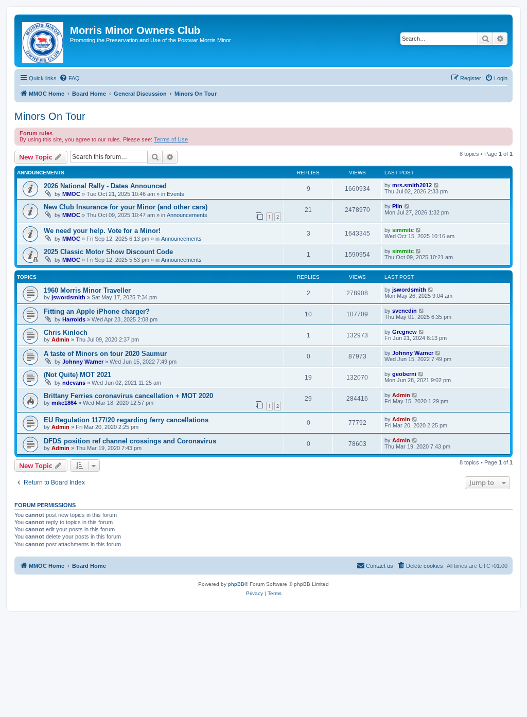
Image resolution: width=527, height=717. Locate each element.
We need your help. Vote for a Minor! (102, 231)
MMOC (71, 194)
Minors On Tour (49, 116)
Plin (397, 206)
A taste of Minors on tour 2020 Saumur (105, 353)
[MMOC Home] (43, 40)
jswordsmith (68, 297)
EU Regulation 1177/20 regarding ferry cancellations (126, 420)
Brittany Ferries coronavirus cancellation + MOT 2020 (128, 396)
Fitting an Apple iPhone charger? (97, 311)
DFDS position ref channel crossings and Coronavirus (130, 441)
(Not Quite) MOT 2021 (77, 375)
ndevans (73, 383)
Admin (60, 339)
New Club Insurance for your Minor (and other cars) (125, 207)
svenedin (404, 311)
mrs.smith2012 (412, 185)
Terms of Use (171, 139)
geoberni (404, 374)
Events (175, 194)
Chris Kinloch (65, 332)
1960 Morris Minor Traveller (87, 290)
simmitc (403, 230)
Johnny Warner (82, 362)
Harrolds (73, 319)
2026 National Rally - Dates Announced (105, 186)
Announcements (187, 215)
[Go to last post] (436, 185)
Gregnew (404, 332)
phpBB (236, 584)
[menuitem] (69, 78)
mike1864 (64, 403)
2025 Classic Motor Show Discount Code (108, 252)
